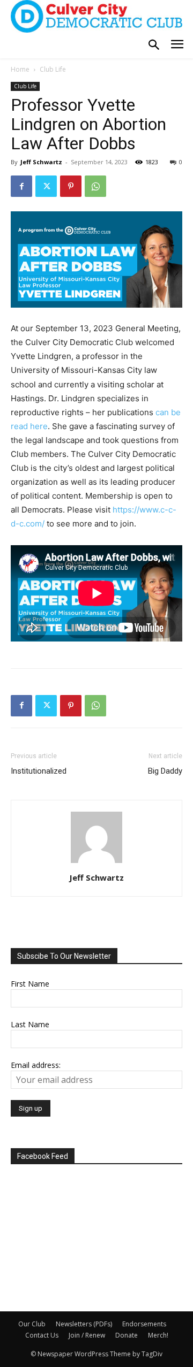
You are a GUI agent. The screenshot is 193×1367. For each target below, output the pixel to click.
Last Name (30, 1024)
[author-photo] (96, 862)
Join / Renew (87, 1335)
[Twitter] (46, 186)
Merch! (158, 1335)
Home (20, 69)
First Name (30, 984)
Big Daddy (165, 771)
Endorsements (144, 1323)
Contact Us (41, 1335)
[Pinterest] (70, 186)
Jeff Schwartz (41, 162)
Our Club (32, 1323)
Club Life (53, 69)
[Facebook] (21, 186)
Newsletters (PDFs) (84, 1323)
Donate (126, 1335)
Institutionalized (38, 771)
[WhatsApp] (95, 186)
